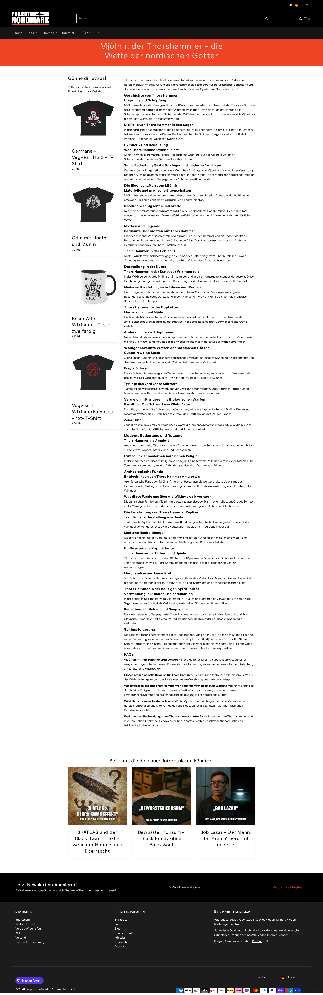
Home (18, 33)
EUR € (304, 5)
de (291, 5)
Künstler (68, 33)
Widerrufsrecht (25, 924)
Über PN (89, 33)
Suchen (119, 924)
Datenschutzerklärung (29, 942)
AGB (18, 933)
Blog (118, 928)
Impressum (22, 919)
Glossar (119, 946)
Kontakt (257, 941)
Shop (30, 33)
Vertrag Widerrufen (28, 928)
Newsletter (122, 942)
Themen (48, 33)
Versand (20, 937)
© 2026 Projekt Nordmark (32, 989)
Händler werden (125, 933)
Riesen (166, 134)
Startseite (121, 919)
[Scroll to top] (315, 985)
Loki (222, 105)
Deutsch (262, 977)
